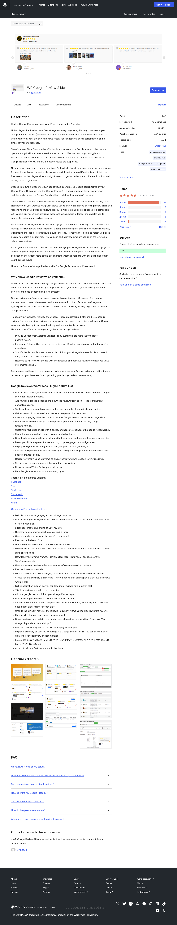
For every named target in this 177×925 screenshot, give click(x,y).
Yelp (13, 486)
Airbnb (14, 502)
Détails (17, 104)
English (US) (160, 146)
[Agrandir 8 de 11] (73, 715)
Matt (140, 883)
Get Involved (112, 879)
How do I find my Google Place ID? (29, 793)
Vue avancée (126, 177)
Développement (63, 104)
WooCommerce (19, 498)
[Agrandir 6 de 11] (73, 687)
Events (109, 883)
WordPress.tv (81, 892)
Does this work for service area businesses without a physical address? (47, 775)
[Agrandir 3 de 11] (39, 706)
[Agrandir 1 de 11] (39, 667)
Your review (125, 227)
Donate (110, 887)
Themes (46, 883)
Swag (109, 892)
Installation (43, 104)
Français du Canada (46, 907)
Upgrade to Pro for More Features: (29, 509)
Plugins (46, 887)
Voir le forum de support (131, 257)
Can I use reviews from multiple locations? (32, 784)
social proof (160, 163)
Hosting (14, 887)
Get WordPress (164, 5)
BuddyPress (144, 892)
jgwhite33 (36, 92)
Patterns (46, 892)
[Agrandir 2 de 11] (39, 687)
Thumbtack (17, 494)
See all (162, 227)
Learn (76, 879)
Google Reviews (146, 163)
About (14, 879)
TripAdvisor (16, 490)
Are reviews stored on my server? (28, 766)
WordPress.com (145, 879)
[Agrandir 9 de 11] (108, 667)
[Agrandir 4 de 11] (39, 726)
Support (162, 104)
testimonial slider (158, 169)
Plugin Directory (18, 14)
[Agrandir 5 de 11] (73, 667)
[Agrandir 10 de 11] (108, 694)
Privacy (14, 892)
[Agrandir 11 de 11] (108, 724)
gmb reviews (159, 158)
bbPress (142, 887)
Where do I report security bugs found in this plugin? (37, 819)
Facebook (16, 481)
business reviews (157, 152)
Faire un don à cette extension (135, 284)
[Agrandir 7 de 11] (73, 700)
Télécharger (158, 90)
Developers (79, 887)
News (13, 883)
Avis (29, 104)
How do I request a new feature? (28, 810)
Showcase (47, 879)
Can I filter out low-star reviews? (27, 801)
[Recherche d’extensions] (40, 23)
